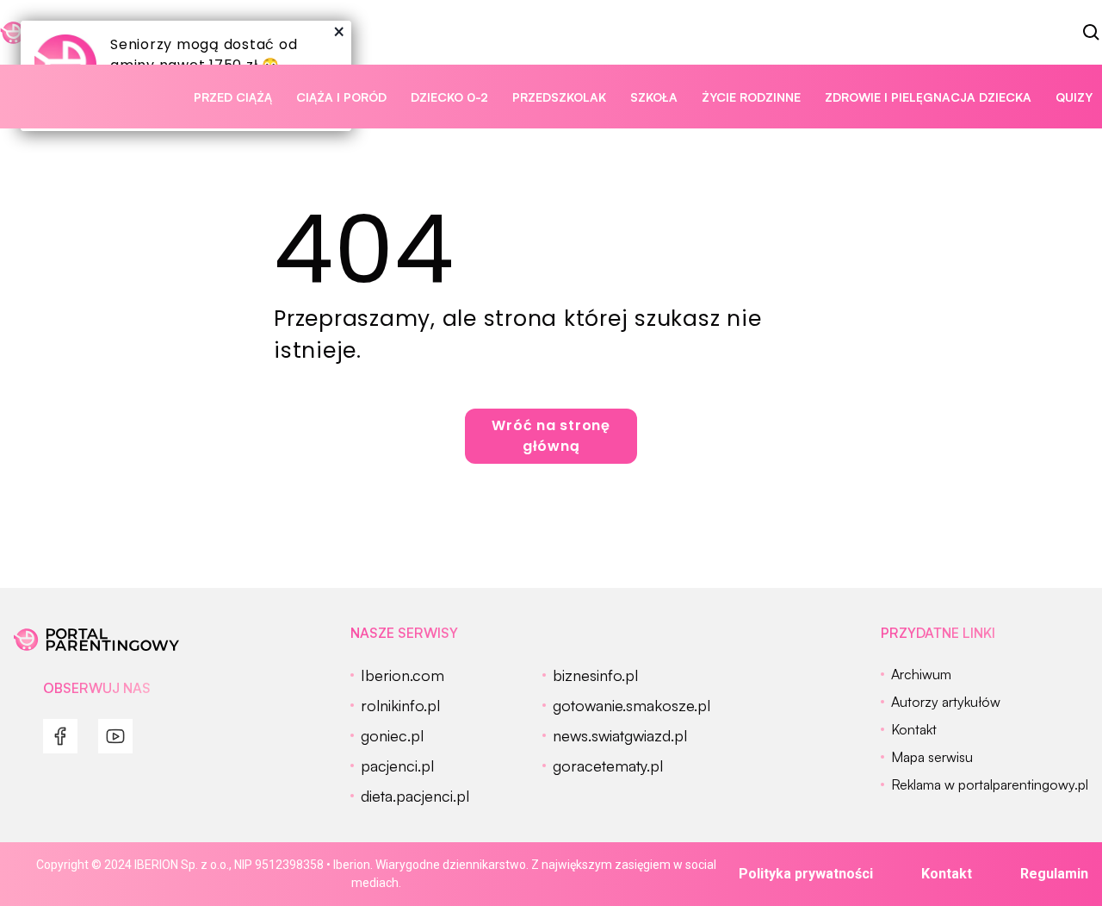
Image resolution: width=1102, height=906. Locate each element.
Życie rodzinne (751, 97)
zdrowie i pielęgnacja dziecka (928, 97)
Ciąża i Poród (341, 97)
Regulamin (1054, 873)
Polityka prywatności (806, 873)
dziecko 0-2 (449, 97)
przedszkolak (559, 97)
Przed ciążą (233, 97)
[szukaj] (1091, 32)
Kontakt (946, 873)
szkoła (654, 97)
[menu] (60, 736)
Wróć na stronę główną (551, 436)
